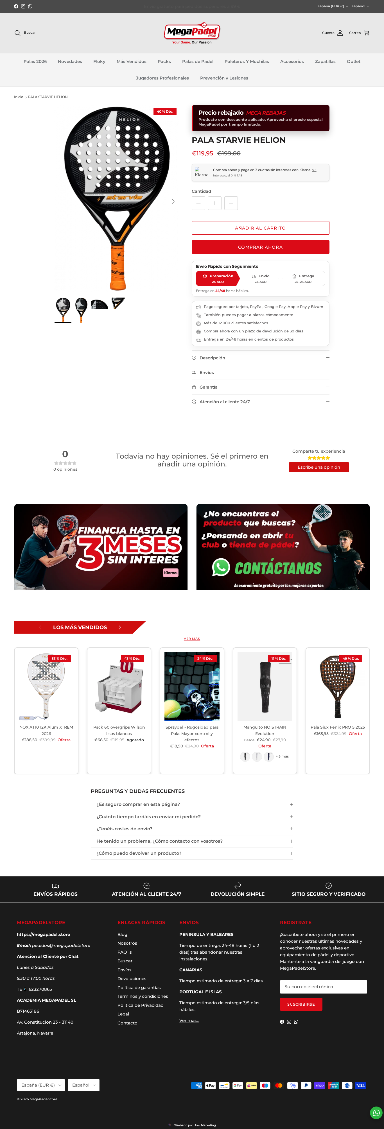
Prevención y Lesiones (224, 78)
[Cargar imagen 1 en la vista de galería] (117, 198)
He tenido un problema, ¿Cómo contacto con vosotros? (159, 841)
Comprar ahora (260, 247)
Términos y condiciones (143, 996)
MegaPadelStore (43, 1099)
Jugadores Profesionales (162, 78)
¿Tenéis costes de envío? (124, 828)
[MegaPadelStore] (192, 33)
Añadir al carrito (260, 228)
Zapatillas (325, 61)
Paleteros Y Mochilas (247, 61)
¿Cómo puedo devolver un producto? (138, 853)
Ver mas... (189, 1020)
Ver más (192, 639)
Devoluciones (132, 978)
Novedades (70, 61)
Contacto (127, 1023)
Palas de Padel (197, 61)
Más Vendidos (131, 61)
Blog (122, 934)
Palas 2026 (35, 61)
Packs (164, 61)
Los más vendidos (80, 627)
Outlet (353, 61)
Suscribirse (301, 1004)
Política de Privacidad (141, 1005)
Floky (99, 61)
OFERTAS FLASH (146, 6)
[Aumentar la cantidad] (231, 203)
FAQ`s (125, 952)
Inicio (18, 97)
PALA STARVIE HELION (48, 97)
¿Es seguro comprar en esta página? (138, 804)
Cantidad (201, 191)
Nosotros (127, 943)
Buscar (125, 960)
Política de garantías (139, 987)
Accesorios (292, 61)
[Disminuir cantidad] (198, 203)
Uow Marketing (205, 1125)
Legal (123, 1014)
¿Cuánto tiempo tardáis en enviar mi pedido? (148, 816)
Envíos (125, 969)
